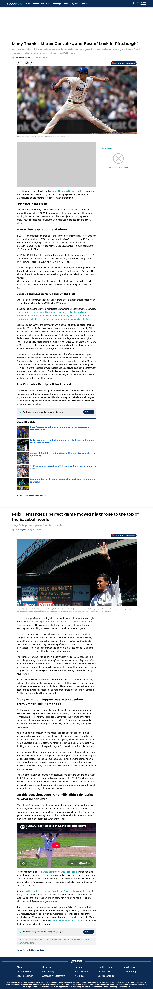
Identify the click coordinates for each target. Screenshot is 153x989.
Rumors (35, 4)
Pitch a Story (48, 971)
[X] (138, 3)
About (19, 967)
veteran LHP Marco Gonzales (63, 191)
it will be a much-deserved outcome (67, 920)
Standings (56, 4)
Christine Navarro (24, 57)
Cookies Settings (106, 976)
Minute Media (17, 982)
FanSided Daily (24, 971)
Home (19, 495)
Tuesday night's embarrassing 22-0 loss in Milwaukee (55, 621)
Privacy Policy (81, 971)
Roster (66, 4)
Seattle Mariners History (35, 495)
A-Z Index (79, 976)
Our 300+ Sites (105, 967)
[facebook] (133, 3)
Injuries (75, 4)
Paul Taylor (20, 529)
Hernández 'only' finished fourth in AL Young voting (52, 891)
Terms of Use (104, 971)
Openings (46, 967)
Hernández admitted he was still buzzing (57, 872)
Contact (78, 967)
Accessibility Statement (53, 976)
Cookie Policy (129, 971)
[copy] (31, 63)
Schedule (45, 4)
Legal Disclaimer (25, 976)
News (27, 4)
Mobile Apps (129, 967)
